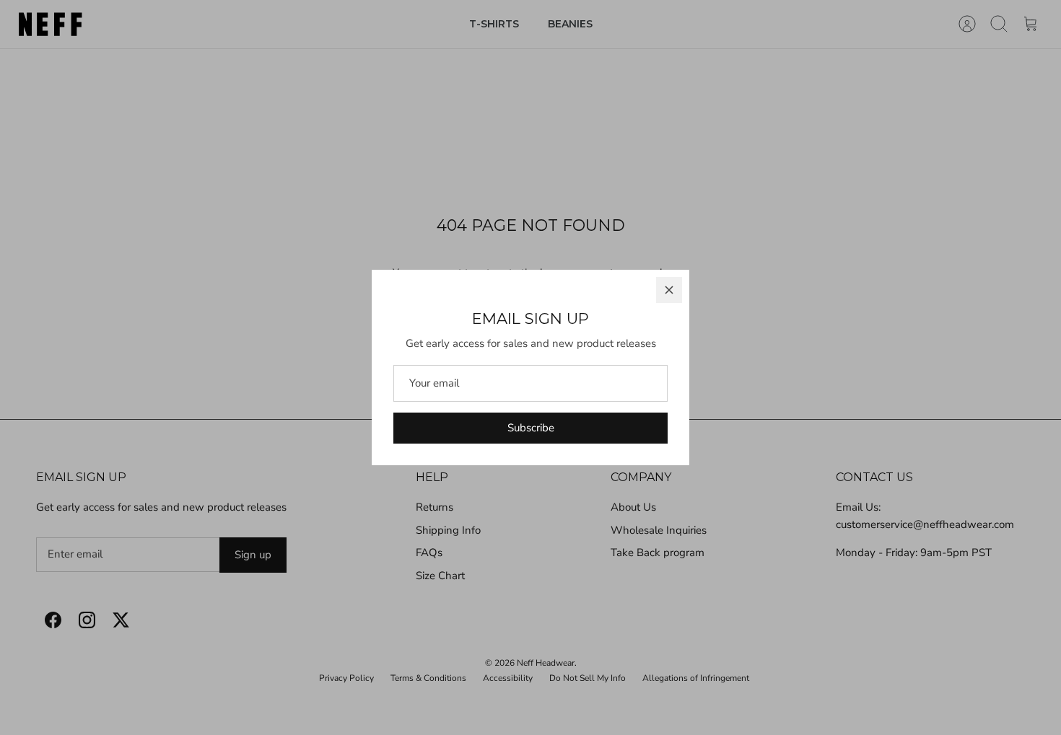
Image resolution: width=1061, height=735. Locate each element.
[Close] (669, 290)
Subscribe (530, 428)
